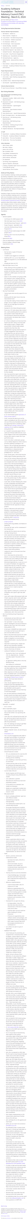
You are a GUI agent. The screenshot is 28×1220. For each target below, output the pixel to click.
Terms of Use (5, 1213)
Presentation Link (8, 733)
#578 (25, 223)
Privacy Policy (23, 1212)
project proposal (8, 521)
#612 (10, 229)
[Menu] (26, 2)
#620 (9, 236)
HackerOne (16, 517)
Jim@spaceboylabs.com (17, 1198)
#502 (11, 244)
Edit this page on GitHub (5, 1215)
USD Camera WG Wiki (13, 1027)
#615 (10, 232)
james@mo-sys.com (11, 1125)
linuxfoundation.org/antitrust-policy (10, 200)
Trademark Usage (23, 1211)
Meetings (2, 5)
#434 (21, 225)
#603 (11, 238)
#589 (21, 219)
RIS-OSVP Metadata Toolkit (18, 1163)
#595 (21, 221)
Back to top (4, 1206)
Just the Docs (8, 1218)
